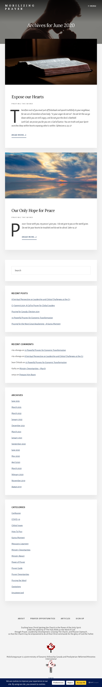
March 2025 (16, 407)
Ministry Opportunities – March (33, 368)
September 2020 (19, 444)
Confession (16, 513)
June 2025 (16, 401)
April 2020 (16, 462)
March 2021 (16, 432)
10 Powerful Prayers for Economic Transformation (32, 318)
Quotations (16, 587)
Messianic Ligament (20, 544)
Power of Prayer (18, 562)
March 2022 (16, 413)
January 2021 (17, 438)
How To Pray (17, 532)
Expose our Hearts (28, 96)
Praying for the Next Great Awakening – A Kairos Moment (36, 324)
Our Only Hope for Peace (33, 210)
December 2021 (18, 426)
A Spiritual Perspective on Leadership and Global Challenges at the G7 (41, 299)
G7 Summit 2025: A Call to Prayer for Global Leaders (33, 305)
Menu (93, 6)
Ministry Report (18, 556)
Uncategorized (18, 593)
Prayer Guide (17, 568)
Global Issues (17, 525)
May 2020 (16, 456)
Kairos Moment (18, 538)
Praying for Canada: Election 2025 (26, 312)
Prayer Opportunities (20, 574)
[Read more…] (19, 136)
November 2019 (18, 481)
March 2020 (17, 468)
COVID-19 (16, 519)
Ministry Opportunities (21, 550)
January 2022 (17, 419)
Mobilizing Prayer (20, 7)
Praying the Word (22, 104)
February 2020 (18, 474)
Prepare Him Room (27, 375)
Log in (51, 678)
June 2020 (16, 450)
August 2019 (17, 487)
